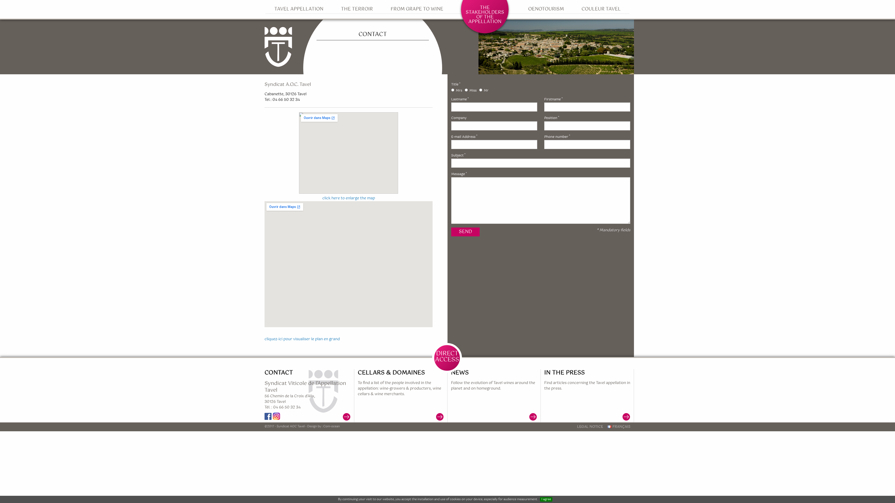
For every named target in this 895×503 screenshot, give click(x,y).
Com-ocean (331, 426)
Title (455, 84)
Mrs (459, 90)
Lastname (460, 99)
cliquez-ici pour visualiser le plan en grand (302, 339)
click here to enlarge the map (348, 198)
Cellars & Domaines (391, 373)
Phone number (557, 137)
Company (459, 118)
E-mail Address (464, 137)
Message (459, 174)
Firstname (553, 99)
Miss (473, 90)
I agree (546, 499)
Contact (279, 373)
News (460, 373)
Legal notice (590, 427)
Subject (458, 155)
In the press (564, 373)
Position (551, 118)
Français (621, 427)
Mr (486, 90)
